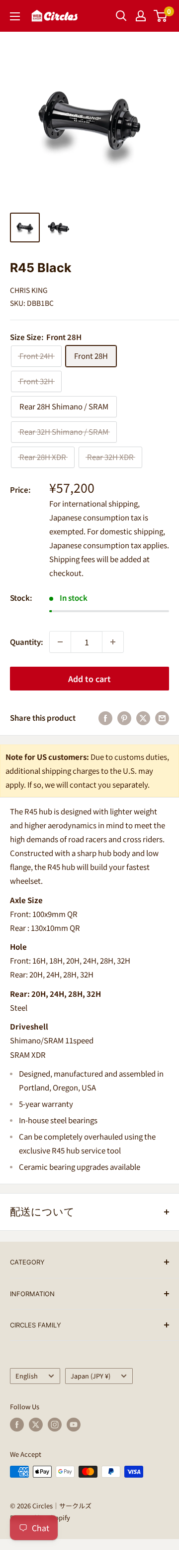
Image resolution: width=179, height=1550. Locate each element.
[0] (161, 16)
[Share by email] (162, 717)
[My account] (141, 15)
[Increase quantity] (112, 641)
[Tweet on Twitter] (143, 717)
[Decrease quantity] (60, 641)
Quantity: (26, 641)
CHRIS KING (29, 290)
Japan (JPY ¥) (90, 1375)
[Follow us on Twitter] (36, 1425)
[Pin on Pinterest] (124, 717)
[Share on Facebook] (105, 717)
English (26, 1375)
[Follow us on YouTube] (74, 1425)
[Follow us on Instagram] (55, 1425)
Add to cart (89, 679)
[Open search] (121, 15)
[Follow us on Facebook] (17, 1425)
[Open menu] (15, 16)
